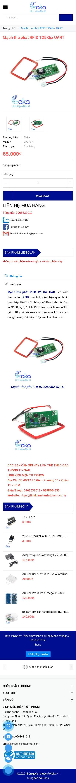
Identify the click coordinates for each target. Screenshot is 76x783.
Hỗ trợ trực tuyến (38, 654)
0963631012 (21, 220)
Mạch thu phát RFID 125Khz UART (32, 292)
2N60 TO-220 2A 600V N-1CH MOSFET (44, 536)
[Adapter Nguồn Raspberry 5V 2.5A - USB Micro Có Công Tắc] (11, 560)
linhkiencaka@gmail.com (30, 233)
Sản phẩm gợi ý (16, 506)
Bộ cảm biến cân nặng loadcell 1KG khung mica (45, 611)
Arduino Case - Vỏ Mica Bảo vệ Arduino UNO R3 (45, 574)
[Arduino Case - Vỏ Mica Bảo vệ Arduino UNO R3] (11, 579)
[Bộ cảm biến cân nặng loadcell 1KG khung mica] (11, 617)
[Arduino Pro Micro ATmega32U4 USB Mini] (11, 598)
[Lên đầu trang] (68, 772)
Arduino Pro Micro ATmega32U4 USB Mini (45, 593)
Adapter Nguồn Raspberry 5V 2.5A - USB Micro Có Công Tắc (45, 555)
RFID (26, 297)
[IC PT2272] (11, 522)
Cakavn (25, 226)
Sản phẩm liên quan (20, 252)
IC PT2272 (28, 517)
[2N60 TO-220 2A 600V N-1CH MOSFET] (11, 541)
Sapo (46, 778)
